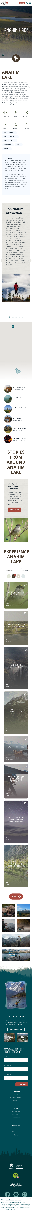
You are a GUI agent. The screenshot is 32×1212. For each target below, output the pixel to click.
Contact (16, 1129)
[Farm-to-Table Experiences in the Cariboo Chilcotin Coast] (16, 866)
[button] (22, 3)
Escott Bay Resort (19, 398)
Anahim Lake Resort (19, 408)
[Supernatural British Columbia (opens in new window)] (16, 1185)
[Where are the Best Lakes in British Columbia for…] (16, 628)
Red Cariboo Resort (19, 388)
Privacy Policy (16, 1132)
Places (16, 1094)
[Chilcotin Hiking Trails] (16, 749)
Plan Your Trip (16, 1115)
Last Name (7, 1074)
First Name (7, 1065)
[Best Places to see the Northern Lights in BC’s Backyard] (16, 822)
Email (5, 1056)
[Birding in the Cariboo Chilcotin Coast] (16, 595)
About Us (16, 1101)
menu (30, 3)
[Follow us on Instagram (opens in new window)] (24, 1194)
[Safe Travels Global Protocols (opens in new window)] (16, 1175)
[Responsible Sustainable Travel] (16, 1166)
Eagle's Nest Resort (19, 428)
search (27, 3)
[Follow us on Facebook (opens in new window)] (7, 1194)
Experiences (16, 1112)
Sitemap (16, 1135)
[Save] (25, 585)
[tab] (9, 317)
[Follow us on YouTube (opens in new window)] (16, 1194)
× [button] (30, 1199)
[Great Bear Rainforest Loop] (16, 712)
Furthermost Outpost (20, 438)
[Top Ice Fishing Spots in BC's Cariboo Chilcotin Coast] (16, 781)
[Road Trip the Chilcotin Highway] (16, 668)
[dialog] (16, 1204)
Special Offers (16, 1118)
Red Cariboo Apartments (17, 418)
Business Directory (16, 1098)
